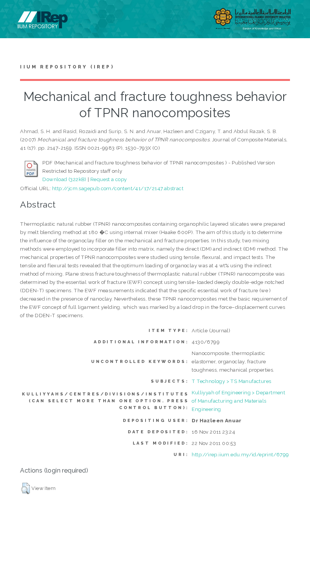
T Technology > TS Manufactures (231, 381)
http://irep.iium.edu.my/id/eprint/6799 (240, 454)
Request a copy (108, 179)
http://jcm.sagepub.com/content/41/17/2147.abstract (117, 188)
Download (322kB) (64, 179)
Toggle (13, 14)
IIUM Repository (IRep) (67, 67)
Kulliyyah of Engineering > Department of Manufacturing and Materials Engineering (238, 400)
